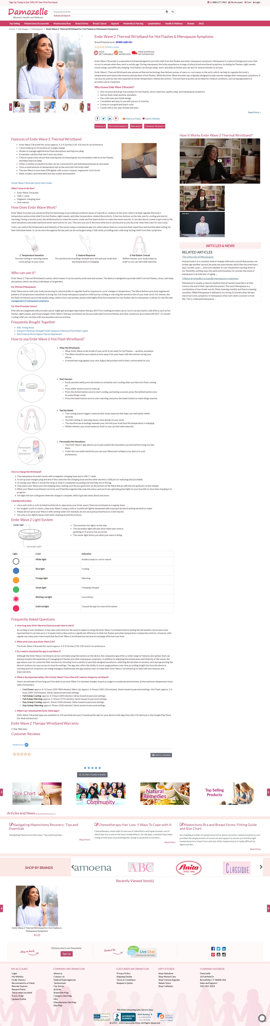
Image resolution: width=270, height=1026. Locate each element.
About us (58, 973)
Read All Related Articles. (45, 814)
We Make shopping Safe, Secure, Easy (135, 1009)
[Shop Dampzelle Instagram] (224, 954)
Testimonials (60, 983)
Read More (253, 112)
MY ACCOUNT (19, 969)
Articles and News (31, 813)
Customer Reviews (154, 126)
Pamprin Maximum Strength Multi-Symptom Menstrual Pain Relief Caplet (52, 330)
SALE (201, 23)
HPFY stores (166, 969)
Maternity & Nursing (133, 23)
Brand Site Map (61, 992)
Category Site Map (63, 995)
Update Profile (19, 999)
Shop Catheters (165, 986)
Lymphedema (154, 23)
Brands (190, 23)
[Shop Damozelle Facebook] (97, 118)
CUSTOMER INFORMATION (132, 969)
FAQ (56, 999)
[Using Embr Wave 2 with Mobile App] (50, 106)
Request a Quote (125, 983)
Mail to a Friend (133, 118)
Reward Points (19, 989)
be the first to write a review (92, 775)
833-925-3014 (207, 986)
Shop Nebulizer (165, 973)
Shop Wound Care (167, 976)
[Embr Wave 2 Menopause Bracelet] (34, 106)
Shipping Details (124, 976)
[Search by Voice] (166, 11)
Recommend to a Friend (23, 983)
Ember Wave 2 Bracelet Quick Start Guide (31, 183)
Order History (18, 979)
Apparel (115, 23)
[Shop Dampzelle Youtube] (218, 954)
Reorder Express (20, 986)
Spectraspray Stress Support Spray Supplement (39, 334)
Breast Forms (81, 23)
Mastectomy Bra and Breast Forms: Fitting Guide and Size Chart (218, 826)
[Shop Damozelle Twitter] (109, 118)
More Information (117, 126)
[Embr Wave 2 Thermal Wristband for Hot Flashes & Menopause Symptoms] (49, 66)
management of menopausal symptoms (30, 300)
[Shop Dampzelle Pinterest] (213, 954)
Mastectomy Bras (62, 23)
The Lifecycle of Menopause (197, 256)
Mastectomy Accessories (36, 23)
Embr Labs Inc (124, 42)
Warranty (135, 126)
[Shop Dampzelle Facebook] (213, 948)
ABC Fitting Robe (25, 327)
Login (257, 2)
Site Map (58, 1005)
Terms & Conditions (126, 979)
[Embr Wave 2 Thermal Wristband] (19, 106)
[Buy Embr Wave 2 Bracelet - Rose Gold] (81, 106)
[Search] (173, 11)
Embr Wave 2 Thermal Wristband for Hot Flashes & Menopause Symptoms (153, 37)
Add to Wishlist (152, 118)
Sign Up (67, 953)
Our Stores (59, 986)
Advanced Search (62, 15)
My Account (236, 2)
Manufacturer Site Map (65, 1002)
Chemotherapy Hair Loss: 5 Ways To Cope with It (135, 825)
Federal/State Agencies (65, 979)
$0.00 (37, 935)
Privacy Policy (123, 973)
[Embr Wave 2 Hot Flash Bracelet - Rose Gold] (65, 106)
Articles (57, 989)
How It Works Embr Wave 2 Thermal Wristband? (216, 135)
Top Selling (14, 23)
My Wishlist (17, 976)
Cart (249, 2)
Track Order (18, 995)
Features (99, 126)
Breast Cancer (100, 23)
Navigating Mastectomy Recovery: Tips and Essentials (43, 826)
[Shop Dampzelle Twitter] (218, 948)
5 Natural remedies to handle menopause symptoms (210, 278)
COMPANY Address (212, 969)
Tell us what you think (22, 992)
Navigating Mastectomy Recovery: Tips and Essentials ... (36, 835)
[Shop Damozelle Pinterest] (115, 118)
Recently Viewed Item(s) (135, 881)
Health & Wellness (174, 23)
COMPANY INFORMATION (69, 969)
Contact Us (59, 976)
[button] (161, 755)
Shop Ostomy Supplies (169, 979)
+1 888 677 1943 (218, 2)
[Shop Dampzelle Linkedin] (224, 948)
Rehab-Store (164, 983)
